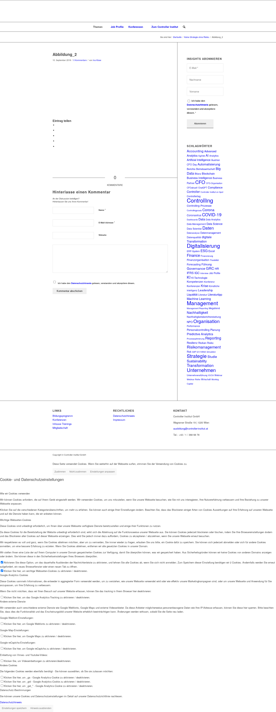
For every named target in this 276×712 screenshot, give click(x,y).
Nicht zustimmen (77, 471)
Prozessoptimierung (195, 338)
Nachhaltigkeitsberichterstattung (204, 316)
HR (217, 268)
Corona (208, 209)
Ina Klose (97, 60)
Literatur (202, 294)
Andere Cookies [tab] (8, 665)
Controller (193, 191)
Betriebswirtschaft (205, 169)
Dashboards (192, 219)
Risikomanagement (204, 347)
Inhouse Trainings (62, 424)
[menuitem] (100, 27)
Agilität (201, 155)
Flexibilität (214, 260)
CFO (200, 182)
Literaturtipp (215, 294)
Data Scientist (194, 228)
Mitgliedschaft (60, 428)
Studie (212, 356)
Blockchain (208, 173)
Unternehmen (201, 369)
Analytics (214, 155)
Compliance (215, 187)
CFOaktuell (192, 187)
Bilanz (198, 173)
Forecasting (194, 264)
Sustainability (197, 360)
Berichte (191, 169)
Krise (204, 285)
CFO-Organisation (214, 183)
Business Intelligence (199, 178)
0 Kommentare (80, 60)
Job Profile (214, 273)
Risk (189, 351)
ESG (204, 250)
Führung (206, 264)
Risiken (202, 343)
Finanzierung (207, 255)
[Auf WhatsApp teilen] (57, 135)
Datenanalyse (193, 232)
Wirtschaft (206, 379)
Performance (193, 325)
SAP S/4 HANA (199, 351)
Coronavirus (194, 215)
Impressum (119, 419)
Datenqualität (194, 237)
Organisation (206, 321)
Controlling (200, 200)
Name (102, 210)
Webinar (218, 375)
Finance (193, 255)
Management (202, 303)
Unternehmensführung (197, 375)
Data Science (214, 224)
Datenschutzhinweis (81, 283)
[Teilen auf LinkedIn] (57, 141)
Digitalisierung (203, 245)
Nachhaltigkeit (197, 312)
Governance (196, 268)
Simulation (211, 351)
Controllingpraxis (194, 210)
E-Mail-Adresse (107, 222)
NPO (190, 322)
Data (201, 219)
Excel (211, 251)
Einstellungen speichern (14, 708)
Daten (208, 228)
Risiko (210, 343)
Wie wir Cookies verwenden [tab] (15, 493)
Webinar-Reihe (193, 379)
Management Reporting (197, 308)
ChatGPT (202, 187)
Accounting (195, 151)
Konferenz (209, 281)
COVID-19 (212, 214)
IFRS (190, 272)
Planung (215, 330)
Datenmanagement (210, 232)
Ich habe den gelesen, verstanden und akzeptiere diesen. (96, 283)
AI (207, 155)
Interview (204, 273)
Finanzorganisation (198, 260)
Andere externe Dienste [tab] (13, 601)
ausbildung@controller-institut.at (190, 428)
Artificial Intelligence (198, 160)
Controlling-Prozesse (199, 205)
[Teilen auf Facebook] (57, 125)
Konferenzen (193, 286)
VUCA (211, 375)
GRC (210, 268)
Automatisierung (209, 164)
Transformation (200, 365)
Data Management (196, 223)
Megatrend (214, 308)
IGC (197, 273)
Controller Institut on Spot (212, 192)
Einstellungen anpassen (102, 471)
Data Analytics (213, 219)
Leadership (205, 290)
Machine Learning (199, 298)
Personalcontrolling (198, 330)
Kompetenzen (195, 281)
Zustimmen (60, 471)
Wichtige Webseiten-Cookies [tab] (15, 520)
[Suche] (182, 27)
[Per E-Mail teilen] (57, 146)
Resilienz (192, 343)
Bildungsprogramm (63, 416)
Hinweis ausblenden (40, 708)
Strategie (197, 355)
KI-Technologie (199, 277)
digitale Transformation (199, 239)
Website (102, 235)
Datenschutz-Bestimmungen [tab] (15, 690)
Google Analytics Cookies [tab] (14, 575)
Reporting (213, 338)
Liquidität (192, 294)
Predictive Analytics (200, 334)
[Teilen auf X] (57, 130)
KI (189, 277)
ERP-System (193, 251)
